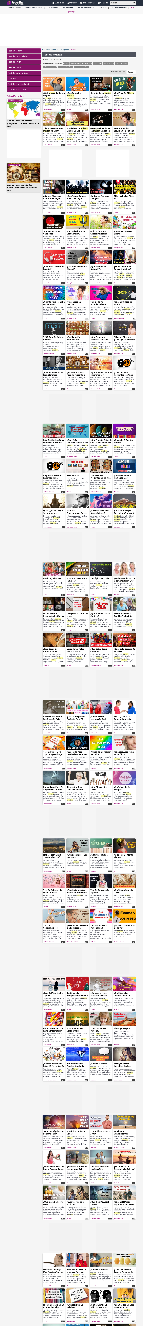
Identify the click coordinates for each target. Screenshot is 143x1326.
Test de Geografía (15, 101)
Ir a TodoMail (89, 3)
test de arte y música (82, 67)
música (65, 63)
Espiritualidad (119, 318)
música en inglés (121, 63)
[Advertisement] (71, 30)
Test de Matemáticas (18, 73)
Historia (46, 630)
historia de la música (66, 67)
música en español (50, 67)
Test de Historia (14, 165)
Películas (117, 1183)
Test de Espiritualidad (18, 84)
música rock (98, 63)
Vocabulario (71, 1321)
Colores (93, 768)
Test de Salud (14, 67)
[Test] (16, 3)
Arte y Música (95, 109)
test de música (109, 63)
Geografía (70, 594)
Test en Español (15, 50)
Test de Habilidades (17, 89)
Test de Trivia (14, 61)
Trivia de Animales (50, 1080)
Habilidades (118, 8)
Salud (67, 8)
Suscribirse (59, 3)
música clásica (75, 63)
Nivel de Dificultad (117, 72)
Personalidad (33, 8)
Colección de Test (15, 96)
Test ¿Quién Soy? (72, 527)
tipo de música (87, 63)
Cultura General (49, 353)
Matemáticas (85, 8)
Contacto (104, 3)
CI (102, 8)
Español (14, 8)
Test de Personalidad (18, 56)
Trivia (52, 8)
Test (43, 49)
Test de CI (12, 78)
